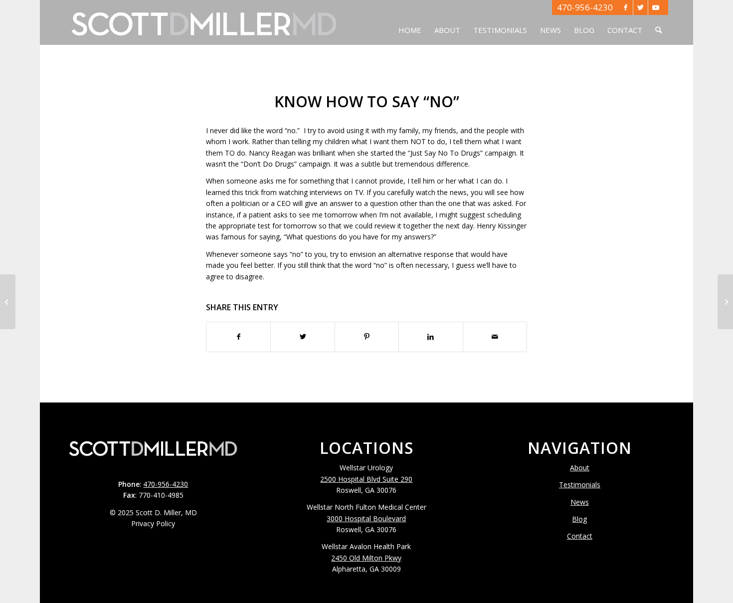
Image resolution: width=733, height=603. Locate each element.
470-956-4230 (585, 7)
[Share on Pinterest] (366, 336)
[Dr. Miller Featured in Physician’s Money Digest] (7, 301)
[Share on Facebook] (238, 336)
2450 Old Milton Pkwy (366, 558)
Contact (579, 536)
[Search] (658, 22)
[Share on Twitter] (302, 336)
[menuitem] (410, 22)
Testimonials (579, 484)
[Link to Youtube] (655, 7)
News (579, 502)
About (579, 467)
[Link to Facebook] (625, 7)
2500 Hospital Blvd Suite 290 (366, 479)
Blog (579, 519)
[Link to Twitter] (640, 7)
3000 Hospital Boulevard (366, 518)
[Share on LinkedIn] (430, 336)
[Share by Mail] (495, 336)
